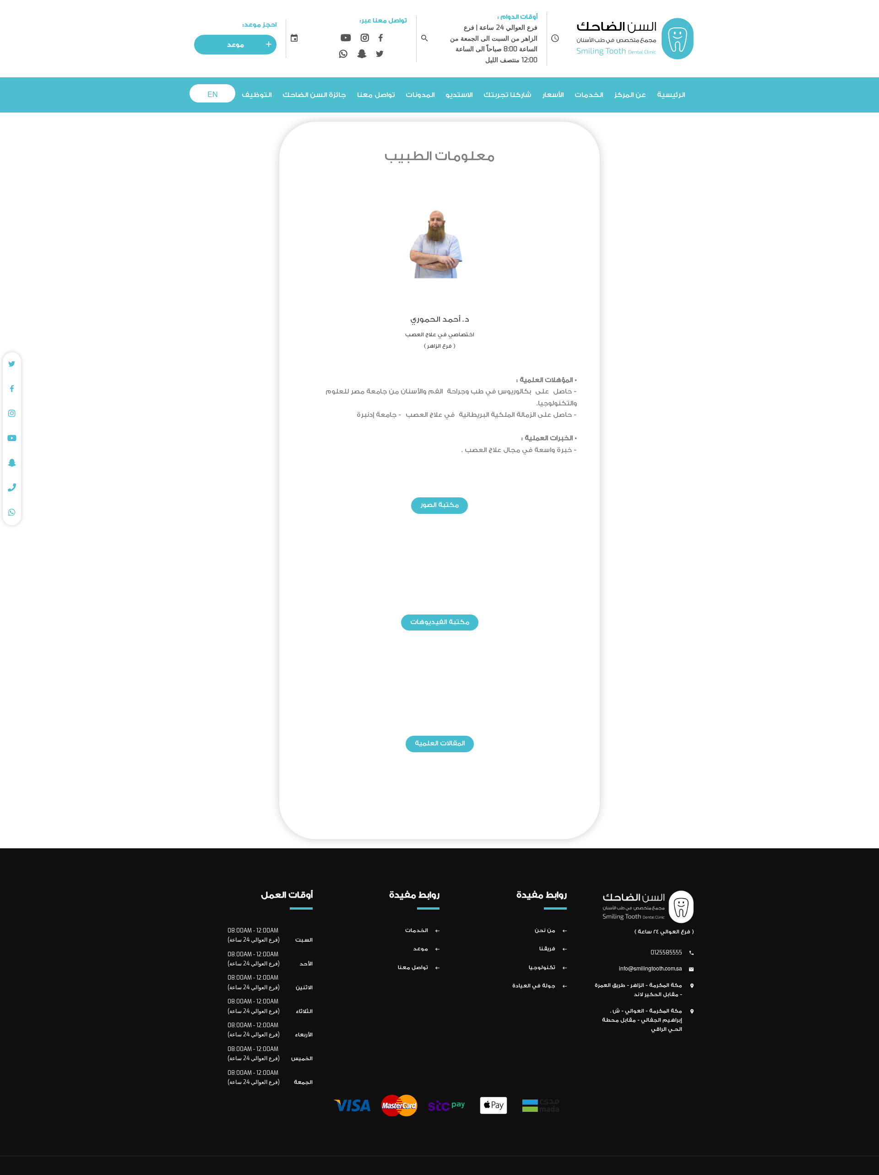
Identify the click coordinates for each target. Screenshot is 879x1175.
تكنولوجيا (542, 967)
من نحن (545, 930)
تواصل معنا (376, 95)
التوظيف (256, 95)
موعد (235, 44)
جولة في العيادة (533, 986)
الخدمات (589, 95)
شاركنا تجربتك (507, 95)
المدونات (420, 95)
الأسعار (553, 95)
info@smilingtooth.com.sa (650, 969)
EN (212, 95)
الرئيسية (671, 95)
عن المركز (630, 95)
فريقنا (547, 949)
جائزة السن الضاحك (314, 95)
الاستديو (458, 95)
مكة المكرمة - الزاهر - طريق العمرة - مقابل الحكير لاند (638, 989)
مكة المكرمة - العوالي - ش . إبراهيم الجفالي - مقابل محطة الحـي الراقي (642, 1020)
